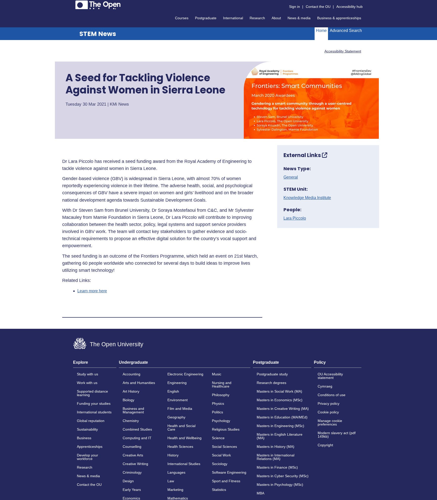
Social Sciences (224, 447)
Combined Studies (137, 429)
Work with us (87, 383)
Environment (177, 400)
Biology (128, 400)
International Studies (183, 464)
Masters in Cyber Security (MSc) (283, 476)
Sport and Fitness (226, 481)
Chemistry (131, 421)
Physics (218, 403)
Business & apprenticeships (339, 18)
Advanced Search (346, 30)
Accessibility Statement (342, 51)
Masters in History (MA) (275, 447)
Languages (176, 472)
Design (128, 481)
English (173, 391)
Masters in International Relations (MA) (275, 457)
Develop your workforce (87, 457)
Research (257, 18)
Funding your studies (94, 403)
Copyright (325, 445)
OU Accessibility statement (330, 376)
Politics (217, 412)
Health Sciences (180, 447)
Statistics (219, 490)
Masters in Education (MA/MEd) (282, 417)
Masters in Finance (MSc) (277, 467)
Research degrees (271, 383)
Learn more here (92, 291)
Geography (176, 417)
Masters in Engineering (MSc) (280, 426)
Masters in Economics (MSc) (279, 400)
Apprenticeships (89, 447)
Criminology (132, 472)
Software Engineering (229, 472)
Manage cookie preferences (330, 422)
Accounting (131, 374)
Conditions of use (331, 395)
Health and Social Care (181, 427)
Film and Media (179, 409)
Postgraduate (205, 18)
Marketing (175, 490)
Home (321, 30)
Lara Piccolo (294, 218)
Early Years (132, 490)
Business (84, 438)
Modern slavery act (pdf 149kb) (337, 434)
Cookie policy (328, 412)
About (276, 18)
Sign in (294, 6)
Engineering (177, 383)
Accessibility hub (349, 6)
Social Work (221, 455)
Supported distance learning (92, 393)
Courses (181, 18)
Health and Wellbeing (184, 438)
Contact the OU (318, 7)
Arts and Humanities (139, 383)
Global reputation (90, 421)
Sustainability (87, 429)
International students (94, 412)
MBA (260, 493)
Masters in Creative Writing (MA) (283, 409)
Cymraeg (325, 386)
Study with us (87, 374)
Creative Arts (133, 455)
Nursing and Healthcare (221, 384)
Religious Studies (225, 429)
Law (170, 481)
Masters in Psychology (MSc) (280, 485)
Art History (131, 391)
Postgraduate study (272, 374)
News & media (299, 18)
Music (216, 374)
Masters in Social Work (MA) (279, 391)
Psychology (221, 421)
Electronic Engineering (185, 374)
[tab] (94, 364)
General (290, 177)
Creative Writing (135, 464)
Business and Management (133, 410)
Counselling (132, 447)
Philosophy (220, 395)
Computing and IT (137, 438)
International (233, 18)
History (173, 455)
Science (218, 438)
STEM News (97, 34)
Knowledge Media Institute (307, 198)
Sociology (219, 464)
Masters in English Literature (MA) (279, 436)
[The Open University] (98, 5)
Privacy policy (328, 403)
